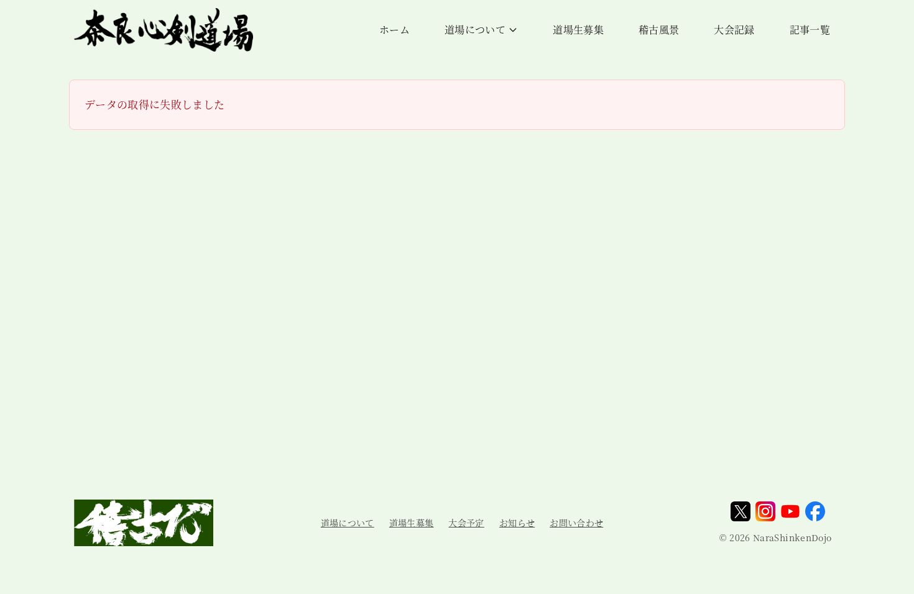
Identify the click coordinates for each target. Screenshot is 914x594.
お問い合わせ (576, 522)
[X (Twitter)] (740, 511)
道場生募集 (578, 29)
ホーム (394, 29)
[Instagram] (765, 511)
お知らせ (517, 522)
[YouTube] (790, 511)
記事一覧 (810, 29)
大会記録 (734, 29)
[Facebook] (815, 511)
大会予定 (466, 522)
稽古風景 (659, 29)
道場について (475, 29)
